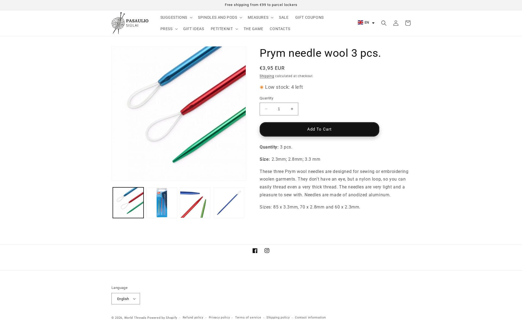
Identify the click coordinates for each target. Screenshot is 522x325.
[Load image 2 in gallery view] (161, 202)
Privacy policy (219, 317)
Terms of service (248, 317)
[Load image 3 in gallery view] (195, 202)
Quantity (266, 98)
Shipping (267, 76)
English (123, 299)
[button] (176, 17)
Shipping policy (278, 317)
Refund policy (193, 317)
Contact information (310, 317)
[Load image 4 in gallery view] (228, 202)
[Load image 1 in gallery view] (128, 202)
